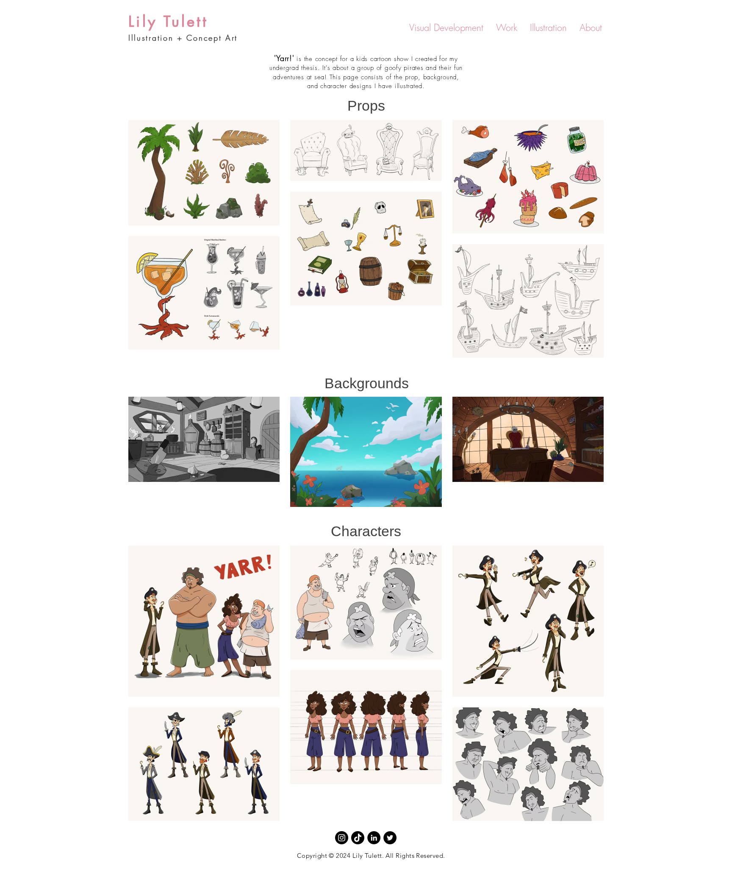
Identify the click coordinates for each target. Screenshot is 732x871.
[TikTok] (357, 837)
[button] (446, 28)
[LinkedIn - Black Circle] (373, 837)
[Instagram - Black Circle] (341, 837)
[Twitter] (389, 837)
